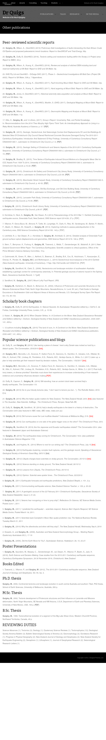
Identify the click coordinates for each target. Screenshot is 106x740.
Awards (22, 3)
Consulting (33, 3)
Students (54, 3)
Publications (46, 14)
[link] (41, 348)
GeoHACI (8, 4)
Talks (63, 14)
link (84, 360)
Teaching (44, 3)
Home (5, 3)
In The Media (92, 14)
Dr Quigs (13, 13)
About (13, 3)
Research (74, 14)
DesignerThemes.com (96, 658)
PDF (46, 126)
